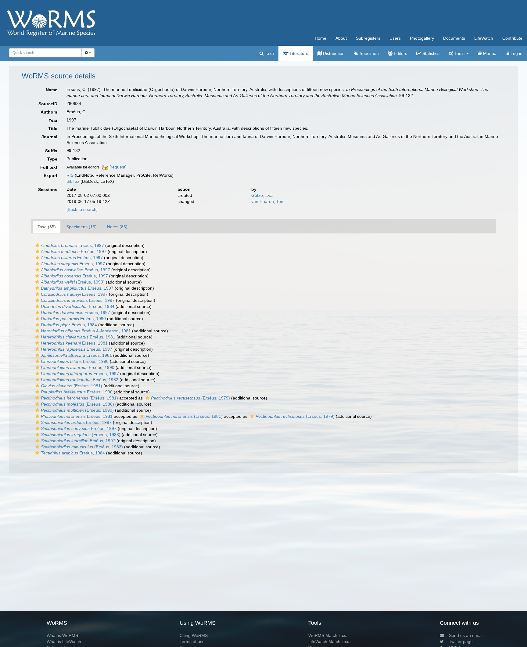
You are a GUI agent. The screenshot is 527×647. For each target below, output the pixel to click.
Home (320, 38)
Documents (454, 38)
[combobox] (45, 52)
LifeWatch (483, 38)
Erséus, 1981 (78, 336)
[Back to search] (82, 209)
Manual (489, 53)
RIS (69, 175)
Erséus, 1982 (79, 379)
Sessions (47, 189)
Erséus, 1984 (77, 306)
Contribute (512, 38)
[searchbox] (43, 53)
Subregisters (368, 38)
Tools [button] (459, 53)
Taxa (269, 53)
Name (51, 89)
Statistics (430, 53)
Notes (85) (117, 226)
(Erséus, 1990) (73, 282)
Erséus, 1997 (72, 245)
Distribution (333, 53)
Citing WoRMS (194, 635)
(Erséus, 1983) (80, 434)
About (341, 38)
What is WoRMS (62, 635)
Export (50, 175)
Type (52, 159)
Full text (48, 167)
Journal (49, 136)
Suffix (51, 150)
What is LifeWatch (64, 641)
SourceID (47, 103)
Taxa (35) (47, 226)
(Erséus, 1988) (77, 404)
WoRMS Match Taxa (328, 635)
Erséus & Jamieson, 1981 (86, 330)
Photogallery (422, 38)
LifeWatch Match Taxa (329, 641)
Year (52, 120)
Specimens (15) (81, 226)
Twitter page (461, 641)
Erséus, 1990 (73, 318)
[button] (37, 245)
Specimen (368, 53)
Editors (400, 53)
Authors (49, 112)
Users (395, 38)
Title (52, 128)
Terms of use (192, 641)
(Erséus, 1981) (71, 385)
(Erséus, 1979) (190, 398)
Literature (298, 53)
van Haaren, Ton (267, 201)
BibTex (72, 181)
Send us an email (465, 635)
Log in (515, 53)
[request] (118, 166)
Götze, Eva (262, 195)
